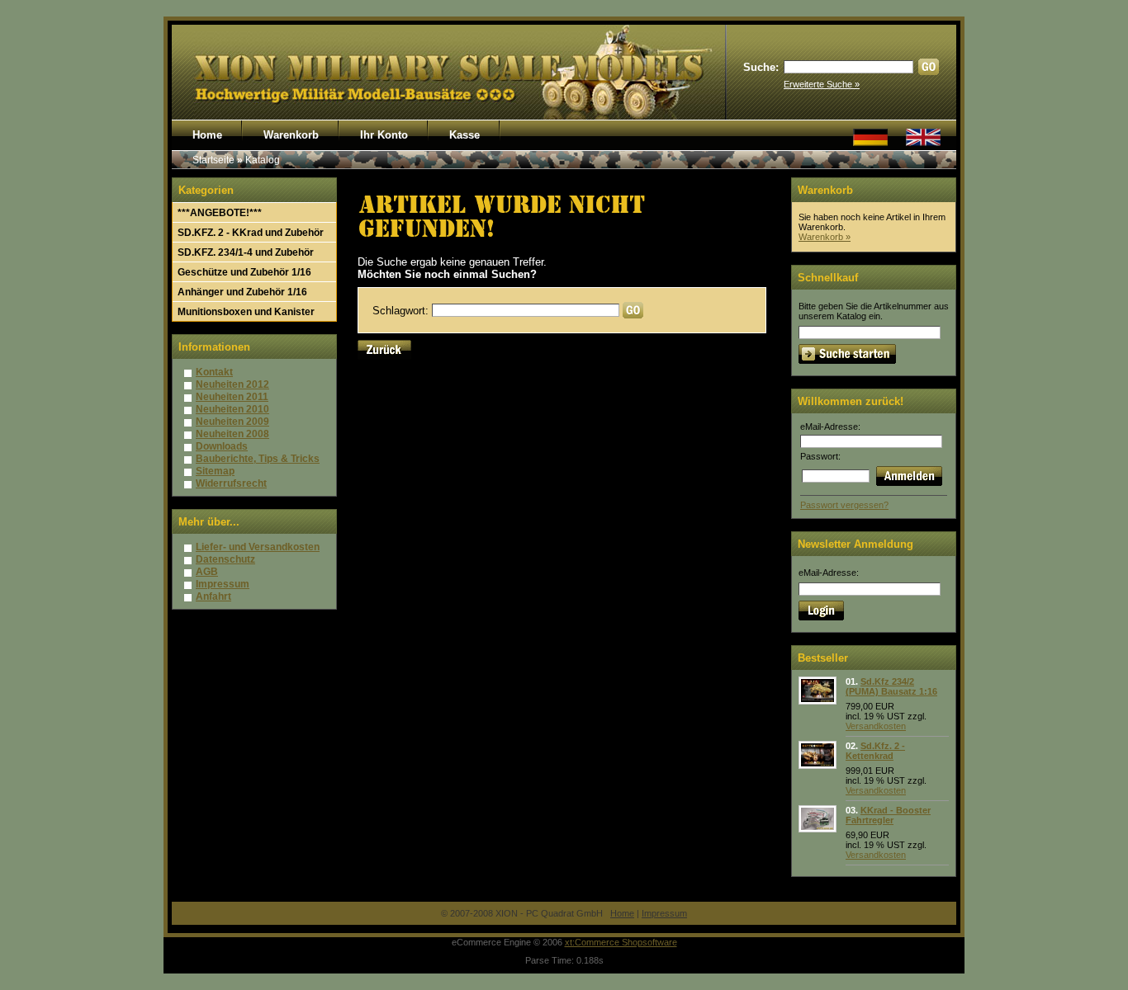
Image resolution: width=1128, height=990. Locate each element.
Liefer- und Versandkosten (258, 547)
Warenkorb (291, 135)
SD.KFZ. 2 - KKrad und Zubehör (251, 232)
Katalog (262, 160)
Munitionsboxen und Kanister (246, 312)
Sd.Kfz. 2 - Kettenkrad (875, 751)
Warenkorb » (825, 237)
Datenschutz (225, 559)
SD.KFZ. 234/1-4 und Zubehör (246, 252)
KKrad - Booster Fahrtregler (888, 815)
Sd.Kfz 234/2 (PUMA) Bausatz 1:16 (891, 686)
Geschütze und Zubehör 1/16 (244, 272)
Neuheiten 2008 (232, 434)
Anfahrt (213, 596)
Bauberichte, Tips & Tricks (258, 458)
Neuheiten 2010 (232, 409)
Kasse (464, 135)
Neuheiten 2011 (232, 397)
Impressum (222, 584)
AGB (207, 572)
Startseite (213, 160)
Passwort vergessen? (844, 505)
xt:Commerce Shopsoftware (621, 942)
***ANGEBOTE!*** (220, 213)
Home (207, 135)
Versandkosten (876, 726)
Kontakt (214, 372)
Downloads (222, 446)
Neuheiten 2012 (232, 384)
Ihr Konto (384, 135)
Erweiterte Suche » (822, 84)
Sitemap (215, 471)
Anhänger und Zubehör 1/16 (242, 292)
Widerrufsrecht (231, 483)
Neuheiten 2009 (232, 421)
